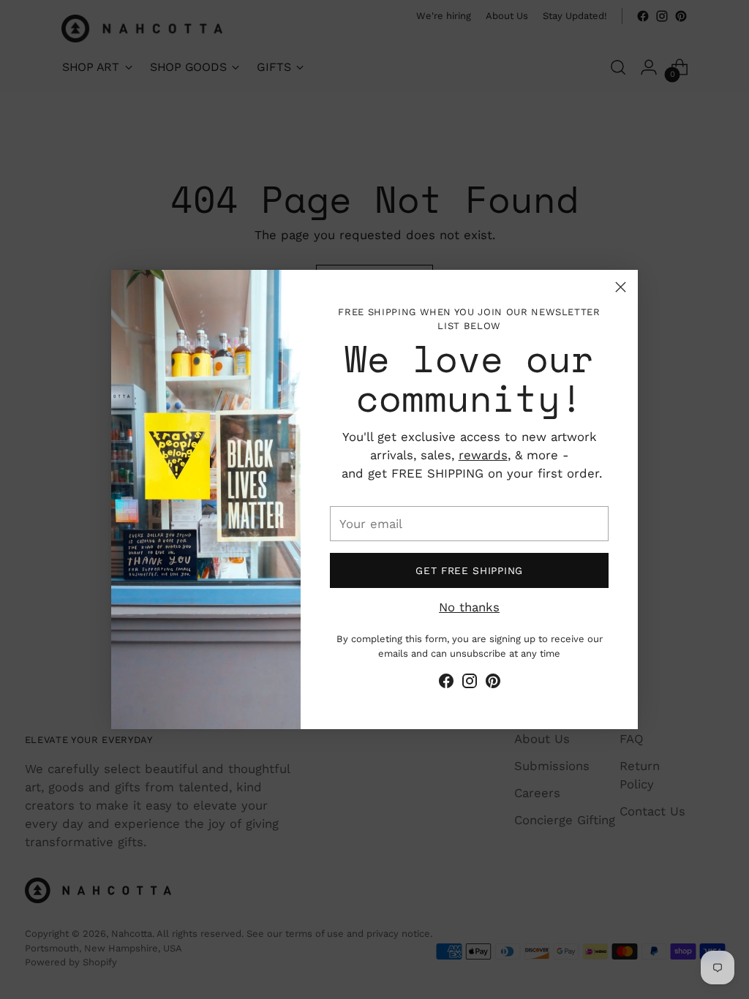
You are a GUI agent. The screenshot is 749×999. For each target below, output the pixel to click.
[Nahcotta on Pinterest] (493, 683)
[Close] (620, 287)
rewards (483, 455)
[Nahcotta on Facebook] (446, 683)
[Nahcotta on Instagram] (469, 683)
